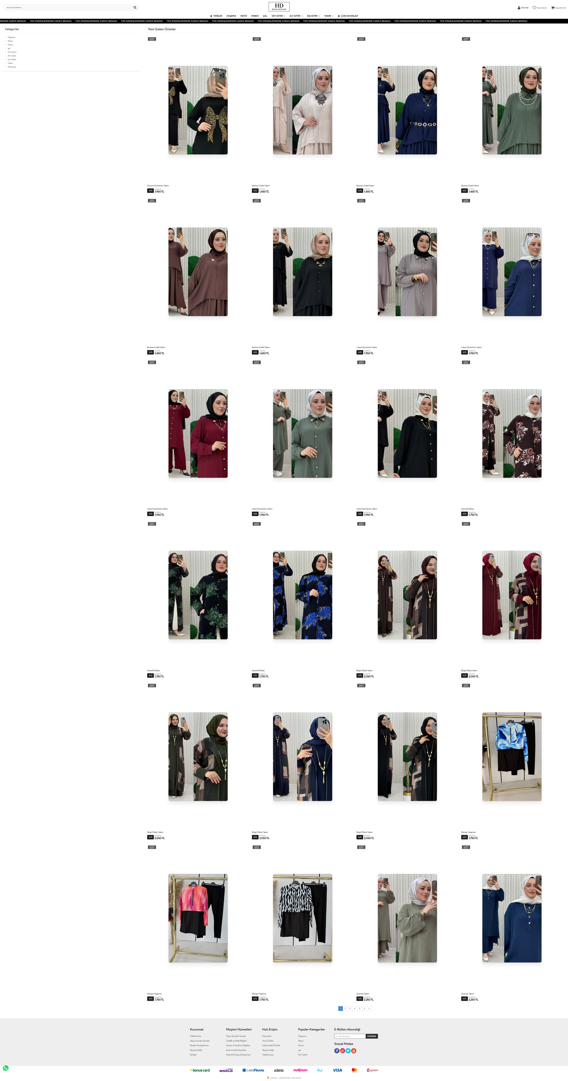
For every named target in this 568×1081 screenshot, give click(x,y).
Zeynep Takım (362, 993)
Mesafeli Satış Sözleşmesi (238, 1054)
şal (265, 16)
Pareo (255, 16)
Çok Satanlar (349, 16)
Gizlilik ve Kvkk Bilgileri (236, 1040)
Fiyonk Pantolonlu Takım (158, 185)
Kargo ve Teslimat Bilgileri (238, 1045)
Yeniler (217, 16)
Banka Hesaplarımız (199, 1045)
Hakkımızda (195, 1036)
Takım (327, 16)
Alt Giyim (294, 16)
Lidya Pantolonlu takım (366, 347)
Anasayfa (266, 1036)
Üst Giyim (277, 16)
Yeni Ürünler (268, 1040)
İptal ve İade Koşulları (236, 1050)
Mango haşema (468, 832)
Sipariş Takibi (196, 1050)
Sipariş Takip (268, 1050)
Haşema (231, 16)
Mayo (244, 16)
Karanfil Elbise (467, 509)
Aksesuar (12, 67)
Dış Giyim (312, 16)
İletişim (193, 1054)
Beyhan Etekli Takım (261, 185)
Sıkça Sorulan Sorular (200, 1040)
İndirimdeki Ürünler (271, 1045)
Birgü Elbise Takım (364, 670)
